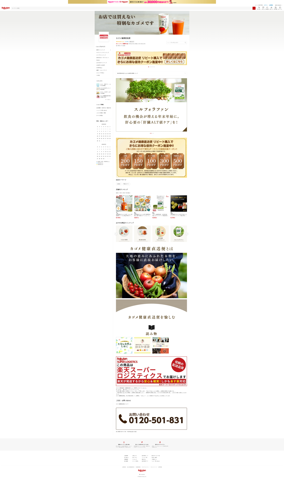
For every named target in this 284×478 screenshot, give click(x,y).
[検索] (254, 8)
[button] (278, 5)
